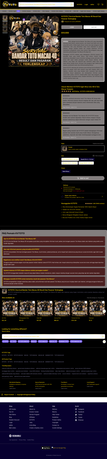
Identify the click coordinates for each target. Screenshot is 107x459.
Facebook (81, 412)
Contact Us (55, 425)
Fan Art (11, 412)
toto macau (45, 11)
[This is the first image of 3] (11, 40)
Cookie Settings (57, 428)
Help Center (55, 414)
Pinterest (81, 420)
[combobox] (46, 4)
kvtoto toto (36, 11)
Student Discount (14, 420)
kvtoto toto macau (57, 11)
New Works (12, 414)
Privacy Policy (22, 439)
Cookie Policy (30, 439)
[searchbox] (53, 336)
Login (10, 422)
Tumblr (80, 417)
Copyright (55, 422)
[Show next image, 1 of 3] (57, 40)
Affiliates (32, 417)
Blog (10, 417)
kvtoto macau (26, 11)
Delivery (54, 409)
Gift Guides (12, 409)
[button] (5, 17)
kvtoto (4, 11)
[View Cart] (102, 4)
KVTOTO (65, 41)
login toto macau (85, 11)
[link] (5, 341)
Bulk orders (12, 428)
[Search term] (71, 4)
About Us (32, 409)
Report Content (9, 394)
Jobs (30, 422)
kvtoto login (14, 11)
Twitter (80, 414)
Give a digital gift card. (79, 191)
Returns (54, 412)
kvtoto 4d (68, 11)
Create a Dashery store (36, 428)
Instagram (81, 409)
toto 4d (76, 11)
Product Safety (56, 420)
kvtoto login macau (98, 11)
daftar (11, 425)
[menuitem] (4, 11)
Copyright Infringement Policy (26, 394)
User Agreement (13, 439)
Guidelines (55, 417)
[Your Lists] (98, 4)
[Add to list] (16, 302)
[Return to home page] (10, 4)
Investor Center (34, 412)
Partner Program (34, 414)
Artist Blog (32, 425)
